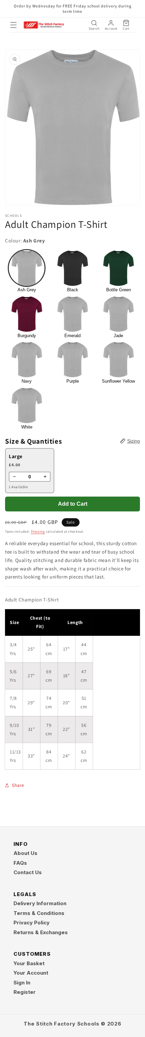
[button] (13, 25)
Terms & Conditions (38, 913)
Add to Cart (72, 504)
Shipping (38, 531)
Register (24, 992)
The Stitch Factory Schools (61, 1023)
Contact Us (27, 872)
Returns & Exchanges (40, 932)
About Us (25, 853)
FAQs (20, 863)
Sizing (133, 441)
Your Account (30, 973)
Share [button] (18, 785)
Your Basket (29, 963)
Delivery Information (39, 903)
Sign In (21, 982)
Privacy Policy (31, 922)
